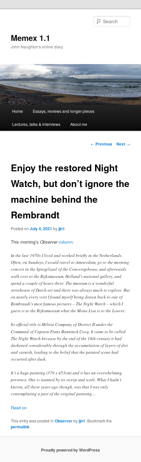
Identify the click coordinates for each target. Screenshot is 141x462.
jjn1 (61, 228)
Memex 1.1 (30, 37)
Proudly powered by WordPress (70, 450)
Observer (63, 421)
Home (17, 111)
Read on (19, 407)
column (65, 242)
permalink (20, 427)
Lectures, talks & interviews (36, 124)
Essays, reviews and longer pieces (63, 111)
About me (78, 124)
